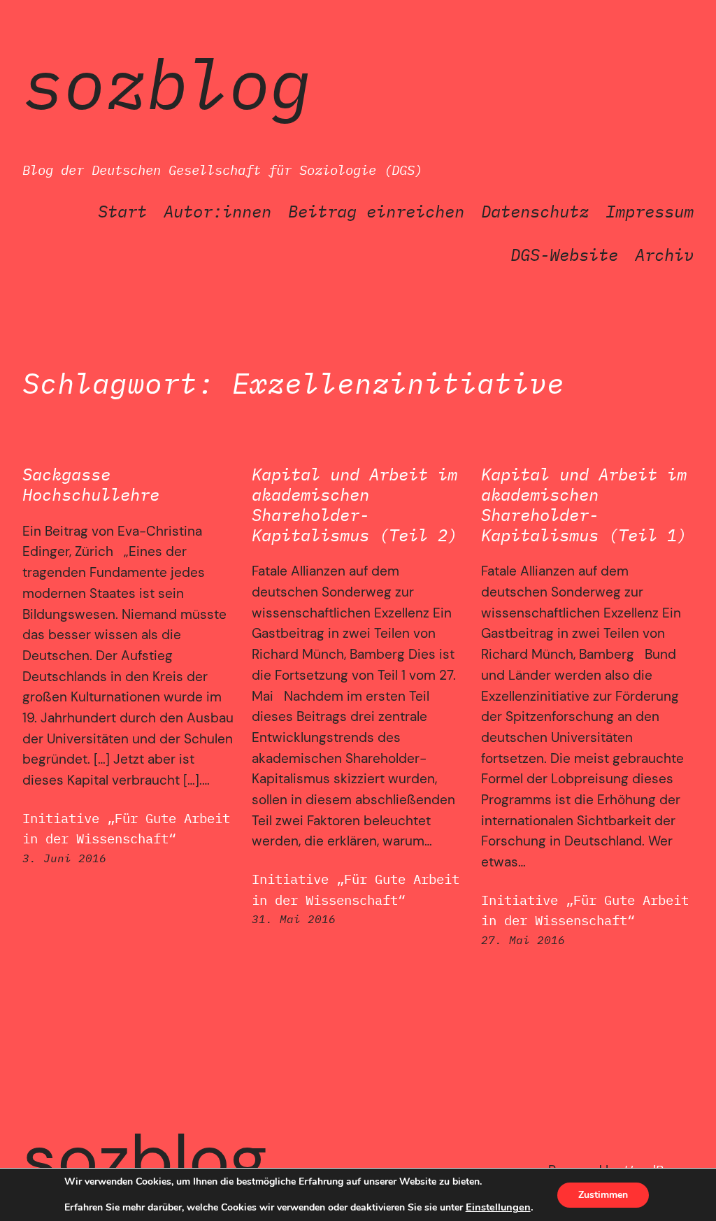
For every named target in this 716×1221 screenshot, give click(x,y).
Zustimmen (603, 1194)
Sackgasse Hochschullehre (90, 484)
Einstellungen (498, 1207)
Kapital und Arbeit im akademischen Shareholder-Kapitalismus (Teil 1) (584, 504)
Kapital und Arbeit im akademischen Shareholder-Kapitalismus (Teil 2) (354, 504)
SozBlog (166, 83)
